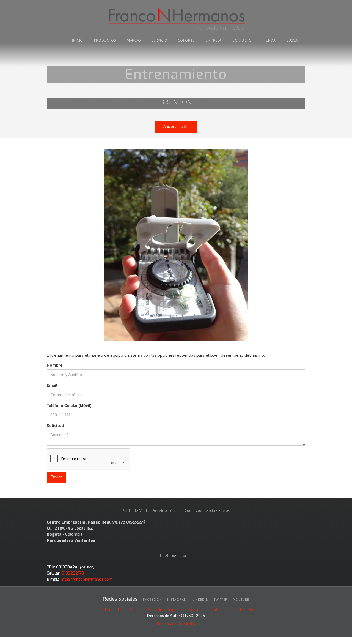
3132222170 (73, 573)
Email (52, 385)
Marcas (136, 609)
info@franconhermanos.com (86, 579)
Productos (114, 609)
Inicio (95, 609)
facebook (152, 599)
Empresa (213, 40)
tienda (269, 40)
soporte (186, 40)
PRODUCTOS (105, 40)
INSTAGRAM (177, 599)
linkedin (200, 599)
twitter (221, 599)
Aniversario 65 (176, 126)
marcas (134, 40)
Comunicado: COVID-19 (176, 49)
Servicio (159, 40)
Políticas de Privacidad (176, 624)
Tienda (237, 609)
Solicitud (55, 425)
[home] (176, 20)
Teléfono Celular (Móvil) (69, 405)
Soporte (175, 609)
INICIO (77, 40)
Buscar (255, 609)
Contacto (242, 40)
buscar (293, 40)
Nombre (54, 365)
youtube (241, 599)
